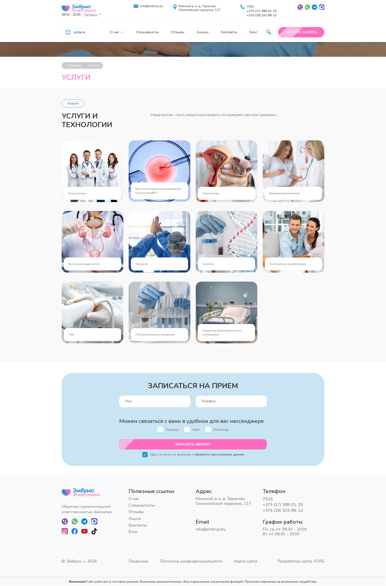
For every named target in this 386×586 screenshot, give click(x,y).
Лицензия (138, 561)
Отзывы (177, 32)
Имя (122, 398)
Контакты (229, 32)
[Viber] (65, 521)
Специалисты (147, 32)
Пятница (91, 15)
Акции (202, 32)
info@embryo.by (151, 6)
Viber (196, 430)
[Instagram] (65, 531)
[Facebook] (74, 531)
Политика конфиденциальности (191, 561)
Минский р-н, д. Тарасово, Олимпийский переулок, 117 (199, 8)
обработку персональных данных (219, 454)
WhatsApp (221, 430)
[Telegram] (84, 521)
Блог (253, 32)
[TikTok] (94, 531)
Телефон (203, 398)
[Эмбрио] (81, 8)
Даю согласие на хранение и (197, 454)
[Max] (94, 521)
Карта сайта (245, 561)
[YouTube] (84, 531)
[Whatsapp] (74, 521)
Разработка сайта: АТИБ (301, 561)
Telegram (172, 430)
